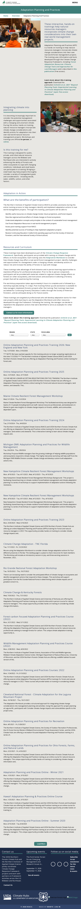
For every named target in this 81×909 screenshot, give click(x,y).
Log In (57, 907)
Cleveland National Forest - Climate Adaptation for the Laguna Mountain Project (37, 695)
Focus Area (45, 332)
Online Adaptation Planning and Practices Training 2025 (33, 371)
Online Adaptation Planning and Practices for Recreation (33, 721)
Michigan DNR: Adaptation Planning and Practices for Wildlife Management (36, 445)
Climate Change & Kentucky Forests (22, 592)
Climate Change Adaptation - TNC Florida (25, 543)
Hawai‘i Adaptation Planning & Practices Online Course (33, 796)
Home (5, 16)
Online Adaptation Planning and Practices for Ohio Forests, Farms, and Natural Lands (39, 746)
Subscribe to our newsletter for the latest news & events (74, 864)
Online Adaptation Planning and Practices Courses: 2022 (33, 670)
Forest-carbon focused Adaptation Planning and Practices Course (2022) (38, 618)
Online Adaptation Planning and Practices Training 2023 (33, 519)
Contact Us (8, 885)
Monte (50, 907)
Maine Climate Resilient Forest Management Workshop (33, 395)
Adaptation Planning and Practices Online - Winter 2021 (33, 772)
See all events (33, 875)
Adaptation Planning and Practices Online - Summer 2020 (34, 820)
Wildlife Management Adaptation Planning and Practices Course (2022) (38, 644)
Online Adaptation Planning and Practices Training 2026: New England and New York (36, 346)
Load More (41, 844)
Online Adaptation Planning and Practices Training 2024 (33, 420)
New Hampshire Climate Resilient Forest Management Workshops (38, 471)
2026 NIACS (27, 907)
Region (12, 332)
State (32, 332)
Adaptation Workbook (55, 258)
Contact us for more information (19, 313)
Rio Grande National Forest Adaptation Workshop (30, 568)
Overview (16, 16)
